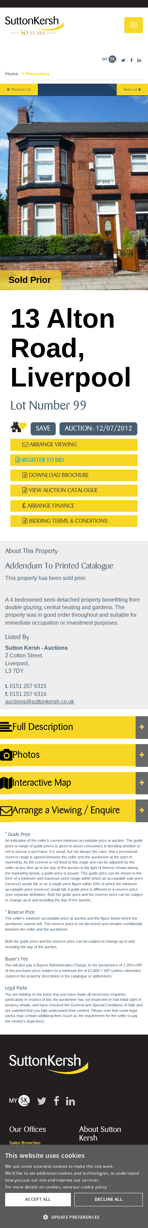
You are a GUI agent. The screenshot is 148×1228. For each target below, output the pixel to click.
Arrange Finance (50, 506)
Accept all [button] (38, 1199)
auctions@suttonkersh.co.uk (39, 702)
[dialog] (74, 1186)
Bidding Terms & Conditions (68, 521)
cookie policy (94, 1187)
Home (11, 73)
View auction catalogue (63, 490)
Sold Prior (30, 280)
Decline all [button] (109, 1199)
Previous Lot (20, 89)
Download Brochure (58, 475)
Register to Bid (42, 460)
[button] (74, 1217)
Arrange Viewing (52, 444)
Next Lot (131, 89)
